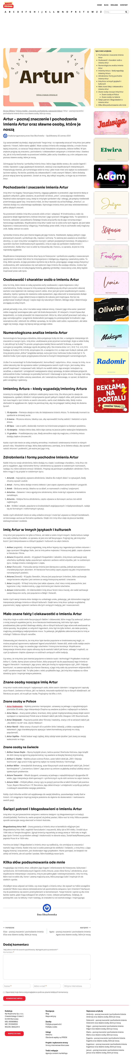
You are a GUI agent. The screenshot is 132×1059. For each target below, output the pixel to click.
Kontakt (124, 5)
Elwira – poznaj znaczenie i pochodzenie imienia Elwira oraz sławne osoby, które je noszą (105, 1033)
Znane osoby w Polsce (110, 94)
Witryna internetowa (73, 986)
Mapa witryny (51, 1016)
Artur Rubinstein (15, 706)
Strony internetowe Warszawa (57, 1045)
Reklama (114, 5)
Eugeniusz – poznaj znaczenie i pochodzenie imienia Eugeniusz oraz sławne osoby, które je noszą (106, 1045)
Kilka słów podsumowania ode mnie (112, 105)
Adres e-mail (40, 986)
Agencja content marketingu (57, 1053)
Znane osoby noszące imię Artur (110, 92)
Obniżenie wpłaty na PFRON (56, 1037)
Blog (106, 5)
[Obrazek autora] (5, 136)
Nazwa (7, 986)
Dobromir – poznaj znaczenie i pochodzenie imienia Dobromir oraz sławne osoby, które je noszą (106, 1021)
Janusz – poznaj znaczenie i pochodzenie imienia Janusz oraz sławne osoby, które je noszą (105, 1051)
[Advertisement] (66, 31)
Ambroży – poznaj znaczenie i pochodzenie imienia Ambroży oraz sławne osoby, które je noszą (106, 1015)
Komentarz (8, 952)
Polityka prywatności (54, 1024)
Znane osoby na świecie (111, 97)
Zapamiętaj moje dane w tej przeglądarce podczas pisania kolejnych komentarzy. (37, 992)
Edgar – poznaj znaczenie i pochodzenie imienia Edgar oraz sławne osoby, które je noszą (104, 1027)
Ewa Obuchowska (37, 136)
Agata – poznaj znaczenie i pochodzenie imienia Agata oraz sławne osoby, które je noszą (70, 931)
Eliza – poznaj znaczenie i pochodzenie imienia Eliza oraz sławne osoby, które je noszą (23, 931)
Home (99, 5)
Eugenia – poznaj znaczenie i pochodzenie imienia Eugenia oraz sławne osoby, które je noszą (105, 1039)
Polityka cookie (51, 1027)
